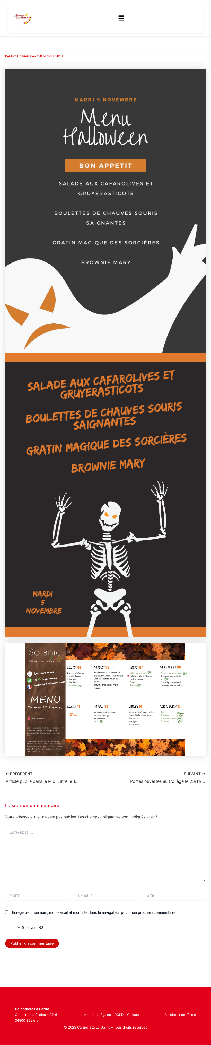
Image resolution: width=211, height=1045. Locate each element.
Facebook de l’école (180, 1015)
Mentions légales (97, 1015)
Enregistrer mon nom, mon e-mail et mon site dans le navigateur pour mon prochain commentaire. (94, 912)
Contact (133, 1015)
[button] (121, 17)
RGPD (119, 1015)
